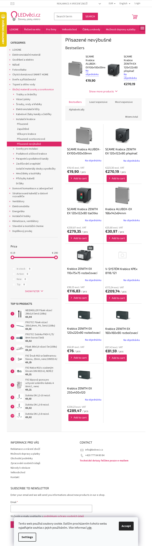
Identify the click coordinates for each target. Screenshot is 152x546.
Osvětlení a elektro (23, 60)
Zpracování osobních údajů (25, 463)
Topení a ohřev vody (23, 84)
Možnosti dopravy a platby (25, 454)
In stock (23, 269)
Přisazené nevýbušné (29, 144)
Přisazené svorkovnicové (31, 139)
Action (22, 274)
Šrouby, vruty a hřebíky (29, 104)
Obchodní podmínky (22, 458)
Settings (27, 537)
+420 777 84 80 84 (94, 455)
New (21, 279)
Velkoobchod (18, 472)
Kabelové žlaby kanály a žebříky (34, 114)
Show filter (32, 291)
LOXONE (16, 50)
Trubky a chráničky (26, 94)
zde (89, 528)
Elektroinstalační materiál (26, 55)
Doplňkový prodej (22, 231)
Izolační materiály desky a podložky (36, 169)
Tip (21, 284)
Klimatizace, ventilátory (25, 221)
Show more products (101, 91)
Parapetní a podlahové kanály (32, 159)
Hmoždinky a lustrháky (28, 173)
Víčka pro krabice (26, 134)
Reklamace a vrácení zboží (72, 3)
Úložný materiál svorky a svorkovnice (33, 89)
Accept (126, 526)
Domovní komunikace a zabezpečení (32, 188)
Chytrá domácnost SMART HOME (30, 74)
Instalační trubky (21, 216)
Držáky (20, 183)
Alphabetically (77, 110)
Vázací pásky (23, 99)
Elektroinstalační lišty (28, 109)
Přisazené (22, 124)
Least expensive (98, 102)
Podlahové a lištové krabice (31, 154)
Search (90, 16)
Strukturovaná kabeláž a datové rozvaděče (30, 195)
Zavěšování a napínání (28, 164)
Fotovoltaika (19, 70)
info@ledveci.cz (94, 450)
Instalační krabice (25, 119)
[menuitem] (14, 29)
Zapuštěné (23, 129)
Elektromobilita (20, 206)
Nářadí (15, 65)
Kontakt (15, 477)
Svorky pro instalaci (27, 149)
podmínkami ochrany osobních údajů (64, 516)
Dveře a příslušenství (24, 79)
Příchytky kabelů (25, 178)
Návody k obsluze (20, 468)
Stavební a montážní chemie (28, 226)
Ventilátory (18, 201)
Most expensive (124, 102)
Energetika (18, 211)
